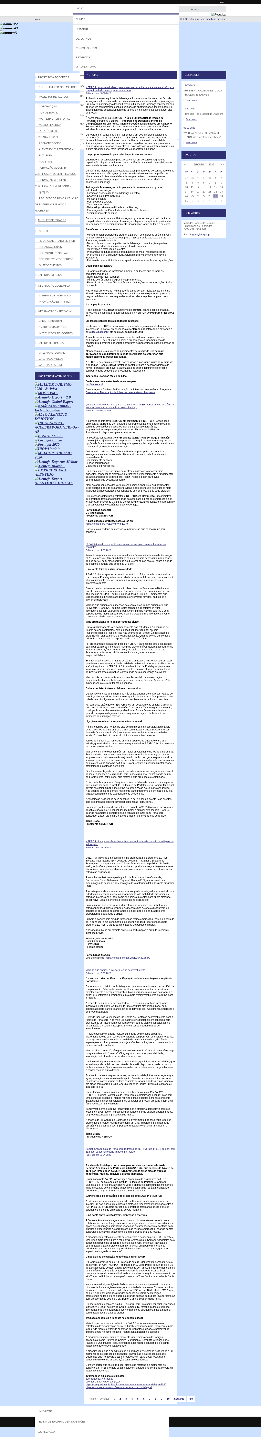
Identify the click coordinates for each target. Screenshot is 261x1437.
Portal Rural (48, 112)
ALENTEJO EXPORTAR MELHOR (58, 87)
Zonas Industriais (51, 321)
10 (168, 1398)
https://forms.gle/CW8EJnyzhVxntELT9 (107, 523)
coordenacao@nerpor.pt (99, 1378)
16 (221, 187)
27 (203, 196)
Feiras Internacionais (54, 253)
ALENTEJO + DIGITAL (54, 483)
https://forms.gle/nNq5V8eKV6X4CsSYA (128, 957)
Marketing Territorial (54, 118)
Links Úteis (45, 1411)
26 (198, 196)
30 (221, 196)
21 (209, 191)
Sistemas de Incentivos (55, 295)
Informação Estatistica (55, 301)
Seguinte (179, 1398)
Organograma (86, 67)
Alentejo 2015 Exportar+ (56, 149)
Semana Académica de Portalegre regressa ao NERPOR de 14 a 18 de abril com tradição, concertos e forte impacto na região (130, 1150)
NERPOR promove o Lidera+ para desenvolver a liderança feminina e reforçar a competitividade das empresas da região (130, 89)
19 (198, 191)
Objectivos (83, 38)
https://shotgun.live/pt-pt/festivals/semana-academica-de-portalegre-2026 (126, 1384)
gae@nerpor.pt (99, 332)
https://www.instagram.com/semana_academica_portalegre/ (119, 1387)
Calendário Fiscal (50, 275)
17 (186, 191)
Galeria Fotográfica (53, 352)
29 (215, 196)
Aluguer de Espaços (52, 220)
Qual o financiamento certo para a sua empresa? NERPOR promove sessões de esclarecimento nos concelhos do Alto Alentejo (130, 406)
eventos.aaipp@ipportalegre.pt (103, 1381)
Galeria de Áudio (50, 365)
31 (186, 200)
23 (221, 191)
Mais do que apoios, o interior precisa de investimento (115, 970)
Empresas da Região (52, 327)
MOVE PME (45, 161)
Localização (46, 1431)
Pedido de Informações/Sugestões (61, 1421)
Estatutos (83, 57)
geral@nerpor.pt (201, 234)
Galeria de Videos (51, 358)
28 (209, 196)
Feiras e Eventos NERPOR (56, 259)
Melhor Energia (50, 125)
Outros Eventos (50, 265)
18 (192, 191)
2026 (211, 164)
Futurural (46, 155)
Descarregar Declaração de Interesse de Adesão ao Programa (120, 392)
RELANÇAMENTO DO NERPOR (57, 240)
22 (215, 191)
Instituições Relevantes (56, 333)
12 (198, 187)
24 (186, 196)
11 (192, 187)
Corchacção (48, 106)
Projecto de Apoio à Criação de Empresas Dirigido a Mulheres (56, 204)
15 (215, 187)
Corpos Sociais (86, 48)
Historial (82, 29)
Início (79, 8)
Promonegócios (50, 143)
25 (192, 196)
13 (203, 187)
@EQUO (44, 192)
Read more (191, 100)
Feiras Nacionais (50, 247)
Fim (191, 1398)
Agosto (199, 164)
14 (209, 187)
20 (203, 191)
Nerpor (81, 19)
